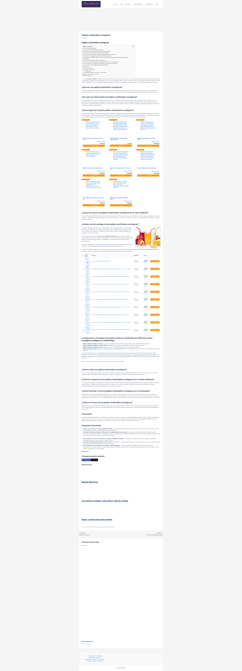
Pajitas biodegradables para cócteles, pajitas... (146, 139)
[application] (117, 4)
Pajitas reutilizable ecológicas (89, 48)
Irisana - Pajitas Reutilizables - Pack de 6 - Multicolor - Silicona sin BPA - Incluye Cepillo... (110, 299)
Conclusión (86, 66)
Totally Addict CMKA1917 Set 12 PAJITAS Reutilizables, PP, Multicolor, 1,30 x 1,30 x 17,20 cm (111, 307)
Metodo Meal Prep (88, 75)
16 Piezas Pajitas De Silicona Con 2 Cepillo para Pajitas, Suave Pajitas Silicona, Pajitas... (110, 314)
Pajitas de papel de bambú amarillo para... (93, 168)
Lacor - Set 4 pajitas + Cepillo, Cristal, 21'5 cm (101, 261)
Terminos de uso (100, 659)
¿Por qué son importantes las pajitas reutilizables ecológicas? (96, 51)
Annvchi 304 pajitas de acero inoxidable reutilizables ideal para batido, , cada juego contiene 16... (112, 322)
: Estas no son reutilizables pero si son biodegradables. (103, 348)
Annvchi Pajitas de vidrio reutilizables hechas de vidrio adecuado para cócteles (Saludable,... (111, 291)
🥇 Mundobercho (91, 656)
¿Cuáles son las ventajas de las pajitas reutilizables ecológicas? (97, 55)
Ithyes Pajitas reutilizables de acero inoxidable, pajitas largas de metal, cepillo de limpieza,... (111, 284)
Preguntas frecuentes (88, 68)
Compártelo (87, 460)
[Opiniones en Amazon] (85, 200)
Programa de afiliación (97, 661)
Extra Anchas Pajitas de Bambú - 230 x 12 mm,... (120, 168)
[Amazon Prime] (101, 141)
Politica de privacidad (90, 659)
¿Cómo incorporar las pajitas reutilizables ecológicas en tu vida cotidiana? (99, 54)
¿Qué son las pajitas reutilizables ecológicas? (93, 49)
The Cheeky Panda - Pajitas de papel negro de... (93, 198)
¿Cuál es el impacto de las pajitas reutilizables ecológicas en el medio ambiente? (101, 61)
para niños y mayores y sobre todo (107, 244)
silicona (101, 343)
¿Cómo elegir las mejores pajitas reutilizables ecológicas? (96, 52)
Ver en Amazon (94, 145)
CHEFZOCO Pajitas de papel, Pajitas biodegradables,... (118, 139)
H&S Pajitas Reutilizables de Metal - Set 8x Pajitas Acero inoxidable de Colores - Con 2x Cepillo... (112, 268)
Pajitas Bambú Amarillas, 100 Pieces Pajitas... (119, 198)
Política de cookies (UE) (95, 657)
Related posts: (88, 71)
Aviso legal (99, 656)
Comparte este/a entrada (89, 69)
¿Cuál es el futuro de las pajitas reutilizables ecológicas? (96, 64)
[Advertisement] (121, 18)
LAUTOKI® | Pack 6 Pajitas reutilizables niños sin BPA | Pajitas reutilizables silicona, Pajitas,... (111, 276)
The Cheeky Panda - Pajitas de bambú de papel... (93, 139)
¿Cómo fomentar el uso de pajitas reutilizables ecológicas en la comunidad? (100, 63)
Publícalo (95, 460)
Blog (83, 643)
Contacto (89, 661)
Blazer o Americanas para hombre (91, 74)
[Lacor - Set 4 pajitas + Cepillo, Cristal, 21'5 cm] (87, 261)
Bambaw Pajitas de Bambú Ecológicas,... (147, 168)
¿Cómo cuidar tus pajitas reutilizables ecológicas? (94, 60)
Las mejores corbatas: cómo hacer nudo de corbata (95, 72)
